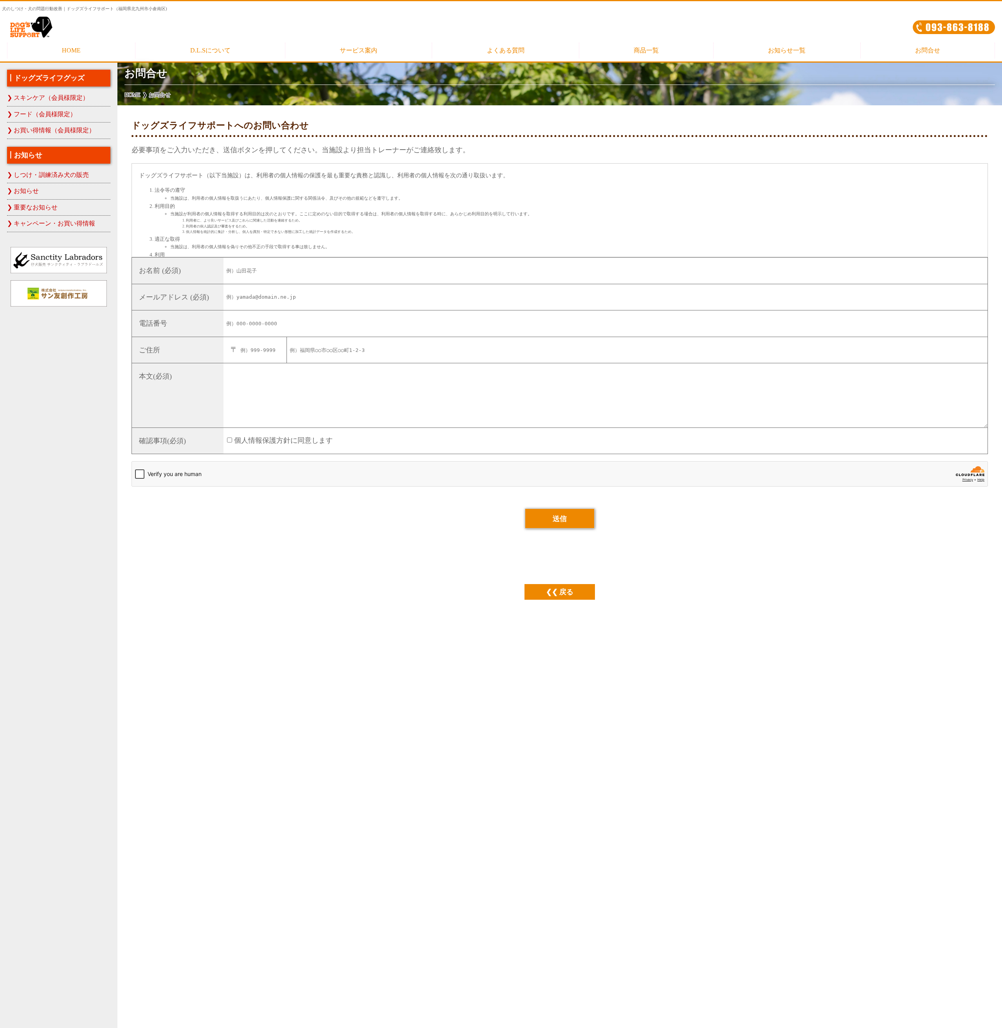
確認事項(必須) (162, 441)
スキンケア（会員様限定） (51, 97)
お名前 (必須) (160, 270)
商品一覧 (646, 50)
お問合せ (927, 50)
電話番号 (153, 323)
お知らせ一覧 (787, 50)
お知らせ (26, 191)
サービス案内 (358, 50)
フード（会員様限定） (45, 114)
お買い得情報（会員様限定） (54, 130)
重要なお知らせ (36, 207)
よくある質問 (505, 50)
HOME (71, 50)
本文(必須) (155, 376)
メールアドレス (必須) (174, 297)
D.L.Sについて (210, 50)
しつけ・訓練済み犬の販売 (51, 175)
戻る (566, 592)
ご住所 (149, 350)
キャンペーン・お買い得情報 (54, 223)
